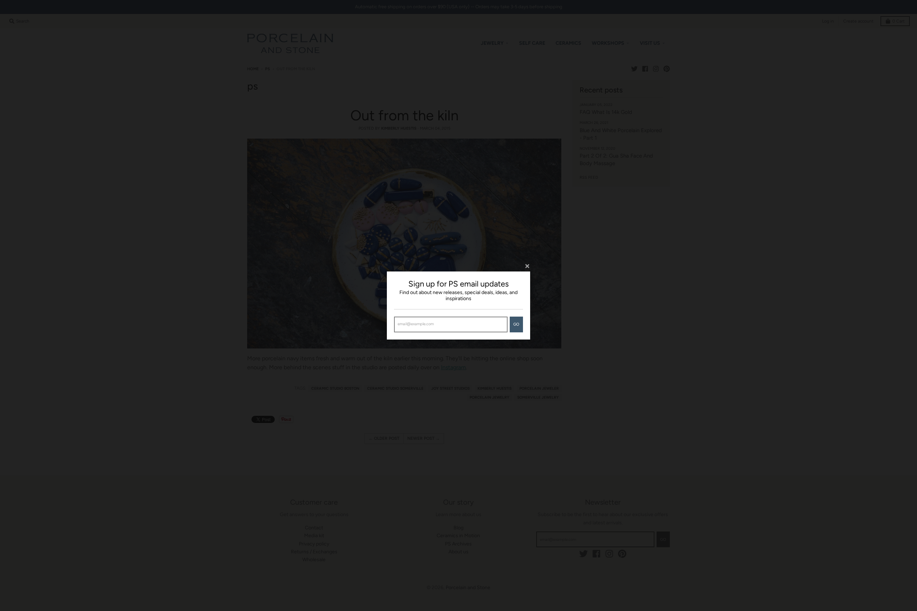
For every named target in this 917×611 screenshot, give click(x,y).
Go (516, 324)
